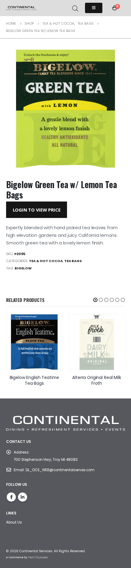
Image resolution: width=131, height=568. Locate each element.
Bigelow (23, 268)
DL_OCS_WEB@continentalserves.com (60, 470)
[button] (95, 299)
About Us (14, 522)
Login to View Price (37, 210)
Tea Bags (73, 260)
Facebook (11, 497)
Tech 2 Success (38, 557)
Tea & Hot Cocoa (46, 260)
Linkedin (22, 497)
